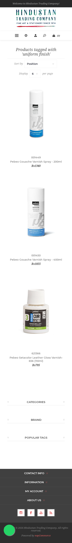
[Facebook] (31, 512)
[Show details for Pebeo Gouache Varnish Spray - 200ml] (36, 115)
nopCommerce (43, 535)
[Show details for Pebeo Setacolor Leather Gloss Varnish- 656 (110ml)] (36, 311)
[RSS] (50, 512)
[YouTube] (40, 512)
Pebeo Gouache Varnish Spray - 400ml (36, 259)
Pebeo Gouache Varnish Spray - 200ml (36, 161)
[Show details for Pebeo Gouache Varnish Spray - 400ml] (36, 213)
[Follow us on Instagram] (21, 512)
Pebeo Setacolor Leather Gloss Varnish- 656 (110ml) (36, 359)
